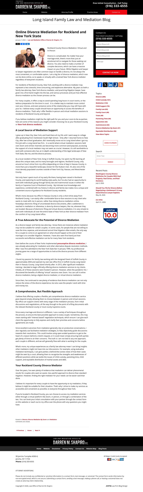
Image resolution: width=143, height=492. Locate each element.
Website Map (91, 449)
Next (37, 430)
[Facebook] (100, 84)
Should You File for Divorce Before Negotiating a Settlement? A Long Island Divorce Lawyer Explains (109, 190)
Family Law (102, 109)
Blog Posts (103, 449)
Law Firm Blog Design (116, 486)
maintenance (102, 125)
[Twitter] (105, 84)
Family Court (102, 112)
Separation (101, 122)
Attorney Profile (67, 12)
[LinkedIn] (110, 84)
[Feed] (120, 84)
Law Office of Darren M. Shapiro (40, 486)
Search (110, 162)
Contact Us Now (110, 72)
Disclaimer (56, 449)
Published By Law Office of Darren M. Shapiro (110, 5)
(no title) (99, 200)
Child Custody (103, 100)
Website (44, 12)
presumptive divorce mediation (71, 243)
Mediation (53, 419)
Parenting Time (103, 119)
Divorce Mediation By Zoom (37, 419)
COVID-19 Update (110, 143)
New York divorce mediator (30, 124)
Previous (20, 430)
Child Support (103, 106)
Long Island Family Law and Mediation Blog (34, 5)
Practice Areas (92, 12)
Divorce (24, 419)
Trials (99, 115)
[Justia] (115, 84)
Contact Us (116, 12)
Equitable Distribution (106, 131)
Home (25, 12)
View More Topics (102, 134)
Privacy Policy (68, 449)
